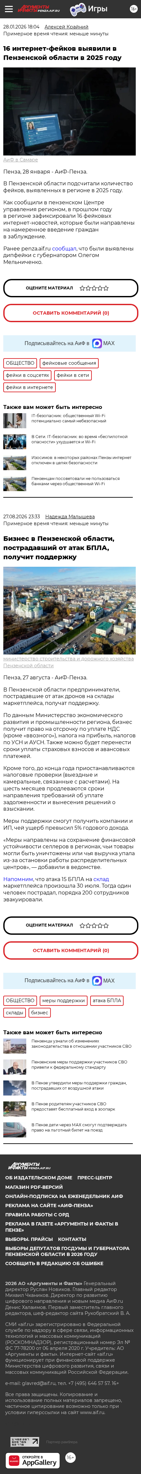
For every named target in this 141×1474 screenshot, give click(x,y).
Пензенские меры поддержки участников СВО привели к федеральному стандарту (79, 1064)
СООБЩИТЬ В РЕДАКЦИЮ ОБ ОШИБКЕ (54, 1263)
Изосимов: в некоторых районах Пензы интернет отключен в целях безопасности (81, 460)
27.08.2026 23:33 (21, 517)
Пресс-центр (94, 1178)
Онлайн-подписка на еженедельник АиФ (64, 1196)
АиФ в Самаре (20, 160)
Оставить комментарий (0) (71, 313)
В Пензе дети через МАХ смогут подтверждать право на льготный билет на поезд (79, 1127)
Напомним (18, 879)
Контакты (72, 1239)
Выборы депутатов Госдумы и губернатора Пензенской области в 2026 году (67, 1251)
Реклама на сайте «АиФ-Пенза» (49, 1205)
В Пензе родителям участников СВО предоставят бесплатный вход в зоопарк (73, 1106)
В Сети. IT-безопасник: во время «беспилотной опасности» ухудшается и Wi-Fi (79, 439)
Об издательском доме (38, 1178)
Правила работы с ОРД (37, 1215)
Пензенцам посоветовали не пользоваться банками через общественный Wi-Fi (75, 481)
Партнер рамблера (61, 1442)
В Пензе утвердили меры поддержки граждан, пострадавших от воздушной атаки (79, 1085)
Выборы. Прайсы (29, 1239)
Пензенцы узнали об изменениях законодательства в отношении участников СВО (81, 1044)
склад (101, 879)
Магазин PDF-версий (34, 1187)
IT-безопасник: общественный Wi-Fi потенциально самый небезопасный (68, 418)
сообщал (64, 249)
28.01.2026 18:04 (21, 27)
